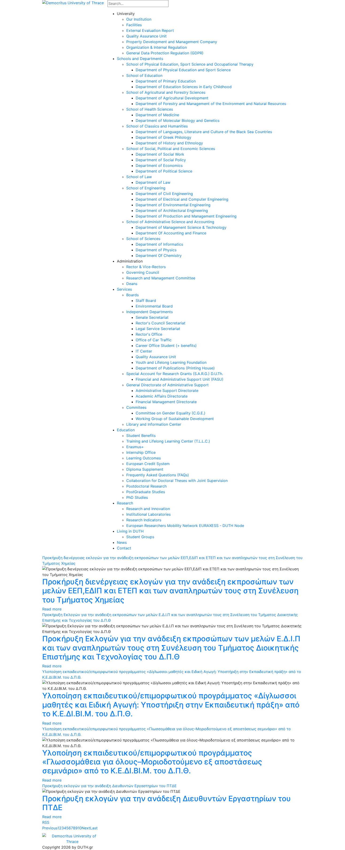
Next (86, 828)
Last (94, 828)
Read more (51, 609)
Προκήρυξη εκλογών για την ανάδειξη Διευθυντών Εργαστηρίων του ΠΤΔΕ (109, 785)
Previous (50, 828)
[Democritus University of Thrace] (73, 2)
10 (80, 828)
